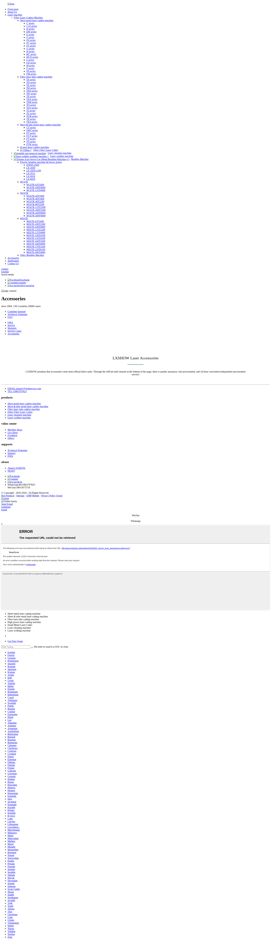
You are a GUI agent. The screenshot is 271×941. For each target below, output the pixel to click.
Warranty (12, 328)
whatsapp (6, 507)
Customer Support (17, 311)
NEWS (11, 471)
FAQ (10, 317)
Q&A (10, 322)
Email (4, 509)
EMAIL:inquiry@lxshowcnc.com (24, 388)
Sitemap (20, 495)
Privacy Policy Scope (51, 495)
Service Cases (14, 331)
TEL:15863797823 (17, 391)
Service (11, 325)
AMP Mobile (32, 495)
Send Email (7, 504)
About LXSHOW (16, 468)
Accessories (13, 333)
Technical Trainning (17, 314)
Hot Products (7, 495)
